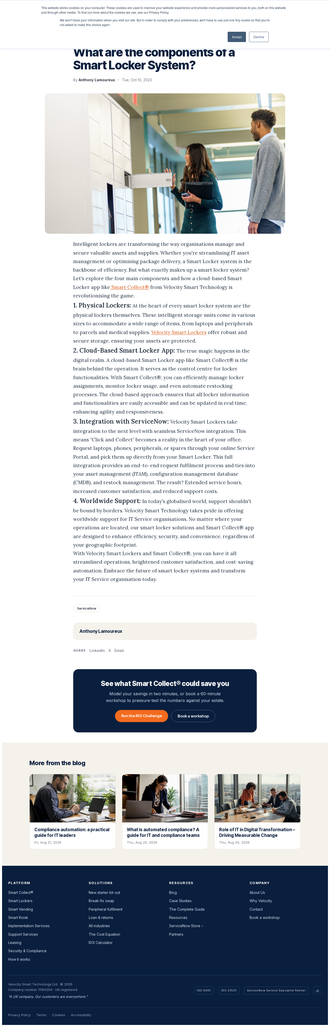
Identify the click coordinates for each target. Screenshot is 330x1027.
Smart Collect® (129, 287)
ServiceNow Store (184, 926)
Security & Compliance (27, 951)
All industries (99, 926)
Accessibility (81, 1015)
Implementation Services (29, 926)
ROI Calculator (101, 942)
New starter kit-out (104, 892)
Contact (256, 909)
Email (119, 650)
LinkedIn (97, 650)
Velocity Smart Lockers (179, 332)
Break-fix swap (101, 901)
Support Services (23, 934)
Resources (178, 917)
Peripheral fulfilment (105, 909)
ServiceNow (86, 608)
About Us (257, 892)
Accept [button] (237, 37)
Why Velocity (261, 901)
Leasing (14, 942)
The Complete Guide (187, 909)
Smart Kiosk (18, 917)
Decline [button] (258, 37)
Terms (41, 1015)
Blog (173, 892)
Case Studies (180, 901)
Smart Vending (20, 909)
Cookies (58, 1015)
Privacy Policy (19, 1015)
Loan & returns (101, 917)
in (317, 990)
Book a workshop (193, 716)
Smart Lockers (20, 901)
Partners (176, 934)
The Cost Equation (104, 934)
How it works (19, 959)
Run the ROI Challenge (141, 715)
